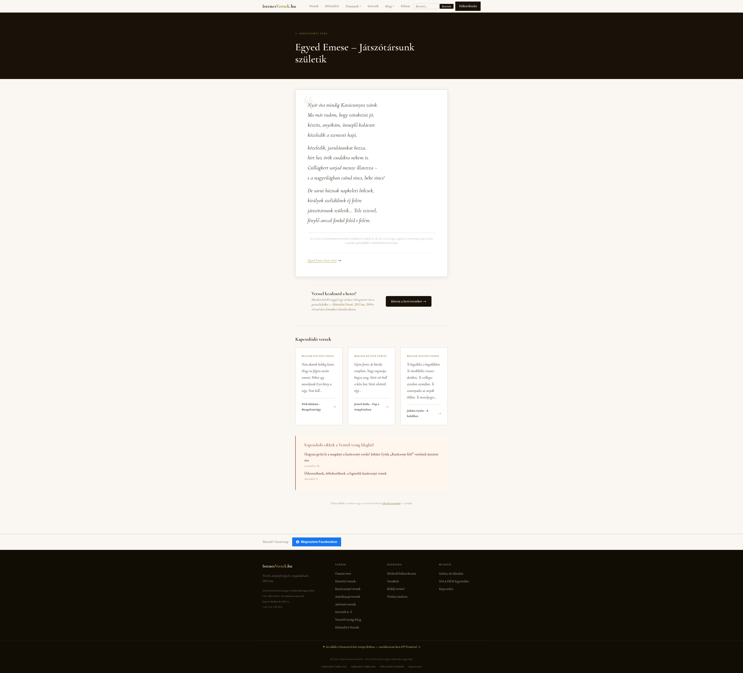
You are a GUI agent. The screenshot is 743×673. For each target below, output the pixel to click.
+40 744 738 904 (272, 606)
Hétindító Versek (347, 627)
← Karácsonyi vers (311, 33)
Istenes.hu (279, 6)
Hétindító (332, 6)
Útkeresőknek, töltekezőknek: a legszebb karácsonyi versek (345, 473)
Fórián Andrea (397, 596)
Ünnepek (353, 6)
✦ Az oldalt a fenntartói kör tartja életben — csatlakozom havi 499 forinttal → (371, 647)
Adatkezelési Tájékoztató (334, 666)
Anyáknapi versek (347, 596)
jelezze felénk (362, 243)
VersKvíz (393, 581)
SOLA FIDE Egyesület (454, 581)
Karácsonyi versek (347, 589)
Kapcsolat (446, 589)
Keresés (446, 6)
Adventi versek (345, 604)
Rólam (405, 6)
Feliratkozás (468, 6)
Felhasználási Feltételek (392, 666)
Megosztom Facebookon (319, 541)
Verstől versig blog (348, 619)
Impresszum (415, 666)
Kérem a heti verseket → (408, 301)
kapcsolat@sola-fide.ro (275, 601)
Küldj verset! (396, 589)
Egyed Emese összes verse (322, 260)
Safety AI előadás (451, 573)
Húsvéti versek (345, 581)
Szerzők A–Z (343, 612)
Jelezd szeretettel (391, 503)
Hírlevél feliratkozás (401, 573)
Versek (313, 6)
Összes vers (343, 573)
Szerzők (373, 6)
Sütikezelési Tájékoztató (363, 666)
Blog (389, 6)
